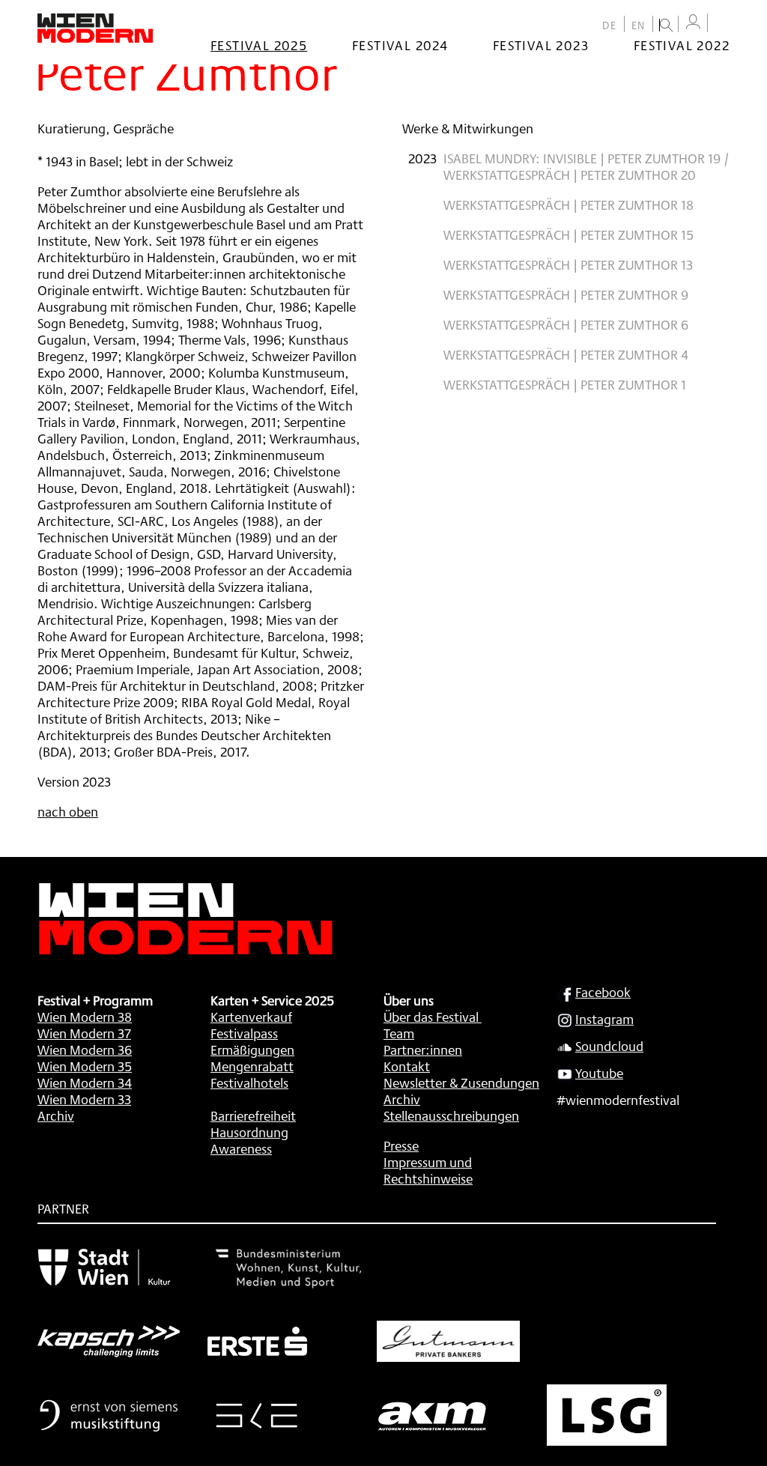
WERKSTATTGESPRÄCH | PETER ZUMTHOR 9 (565, 294)
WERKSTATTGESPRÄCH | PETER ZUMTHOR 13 (568, 264)
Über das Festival (431, 1016)
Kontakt (407, 1066)
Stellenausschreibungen (451, 1115)
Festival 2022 (682, 45)
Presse (401, 1145)
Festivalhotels (249, 1082)
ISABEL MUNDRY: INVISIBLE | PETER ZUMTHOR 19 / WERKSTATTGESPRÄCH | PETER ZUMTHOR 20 (586, 166)
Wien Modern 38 (84, 1016)
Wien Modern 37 (84, 1033)
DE (609, 25)
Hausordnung (249, 1132)
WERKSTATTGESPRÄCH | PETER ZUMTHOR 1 (564, 384)
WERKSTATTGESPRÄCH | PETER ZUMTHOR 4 (565, 354)
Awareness (241, 1148)
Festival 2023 (541, 45)
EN (638, 25)
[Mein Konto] (693, 22)
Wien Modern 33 (84, 1099)
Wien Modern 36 (84, 1049)
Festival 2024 (400, 45)
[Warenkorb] (722, 24)
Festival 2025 (258, 45)
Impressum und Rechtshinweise (428, 1170)
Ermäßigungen (252, 1049)
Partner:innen (423, 1049)
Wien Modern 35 (84, 1066)
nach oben (67, 811)
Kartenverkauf (251, 1016)
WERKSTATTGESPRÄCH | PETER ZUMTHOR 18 (568, 204)
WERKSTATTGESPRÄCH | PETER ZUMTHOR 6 (565, 324)
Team (399, 1033)
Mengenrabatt (252, 1066)
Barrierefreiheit (253, 1115)
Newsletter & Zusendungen (461, 1082)
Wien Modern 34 (84, 1082)
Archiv (55, 1115)
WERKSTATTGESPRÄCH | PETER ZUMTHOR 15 (568, 234)
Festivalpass (244, 1033)
